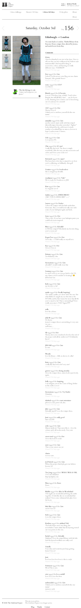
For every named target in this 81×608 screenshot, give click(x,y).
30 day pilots (63, 12)
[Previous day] (3, 28)
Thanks (39, 607)
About (74, 17)
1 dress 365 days (49, 12)
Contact (47, 607)
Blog (32, 607)
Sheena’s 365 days (32, 12)
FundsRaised (63, 4)
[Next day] (78, 28)
